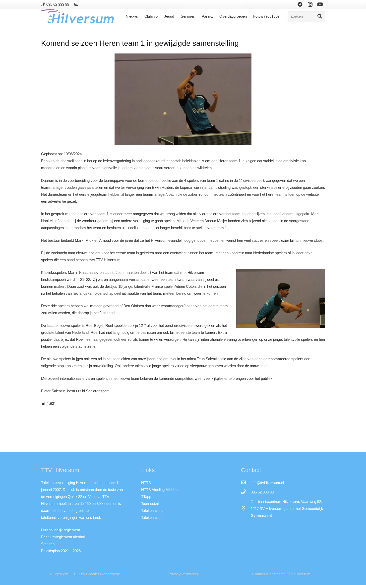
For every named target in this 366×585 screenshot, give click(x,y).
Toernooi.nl (150, 503)
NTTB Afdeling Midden (159, 490)
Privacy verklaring (183, 574)
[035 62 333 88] (245, 492)
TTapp (146, 496)
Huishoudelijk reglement (60, 530)
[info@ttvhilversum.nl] (245, 482)
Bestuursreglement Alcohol (63, 537)
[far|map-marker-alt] (245, 508)
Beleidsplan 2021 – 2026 (61, 551)
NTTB (146, 483)
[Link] (77, 4)
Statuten (48, 544)
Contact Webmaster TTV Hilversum (281, 574)
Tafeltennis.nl (151, 517)
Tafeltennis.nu (152, 510)
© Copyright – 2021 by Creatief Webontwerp (84, 574)
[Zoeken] (319, 16)
